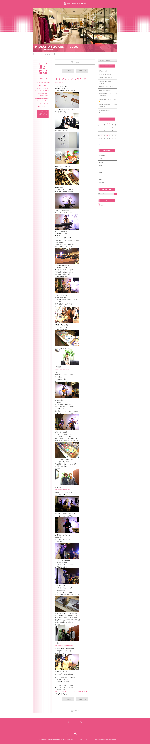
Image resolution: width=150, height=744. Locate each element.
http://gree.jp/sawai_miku (62, 369)
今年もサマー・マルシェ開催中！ (107, 86)
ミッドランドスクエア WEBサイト (63, 54)
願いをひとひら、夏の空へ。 (105, 74)
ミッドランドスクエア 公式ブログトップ (43, 54)
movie (100, 172)
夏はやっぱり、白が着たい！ (105, 90)
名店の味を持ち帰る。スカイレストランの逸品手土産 (108, 94)
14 (109, 133)
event (100, 158)
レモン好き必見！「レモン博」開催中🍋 (108, 100)
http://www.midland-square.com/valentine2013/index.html (71, 691)
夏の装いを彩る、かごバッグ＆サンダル (108, 111)
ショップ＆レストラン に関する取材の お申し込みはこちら (43, 113)
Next (82, 70)
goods (100, 165)
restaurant (101, 182)
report (100, 179)
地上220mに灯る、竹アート (105, 77)
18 (101, 135)
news (100, 176)
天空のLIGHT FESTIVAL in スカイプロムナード (107, 82)
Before (67, 70)
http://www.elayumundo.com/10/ (64, 645)
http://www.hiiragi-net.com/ (62, 489)
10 (99, 133)
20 (107, 135)
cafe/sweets (102, 155)
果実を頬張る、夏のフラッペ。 (106, 71)
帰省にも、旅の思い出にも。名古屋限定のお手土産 (108, 105)
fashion (101, 162)
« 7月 (99, 144)
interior (101, 169)
